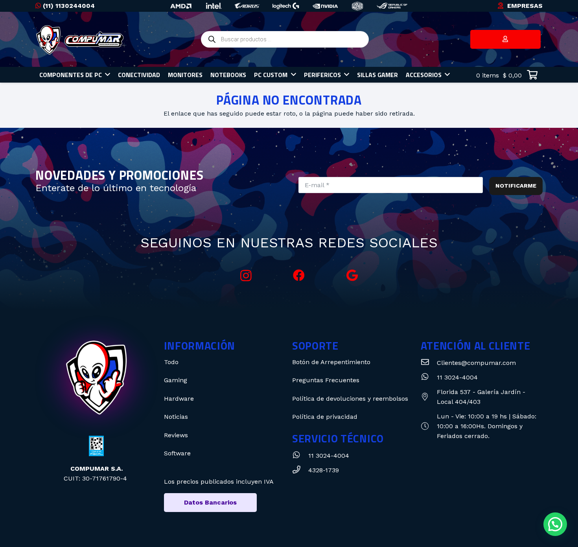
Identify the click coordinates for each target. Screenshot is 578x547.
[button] (555, 524)
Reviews (176, 435)
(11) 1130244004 (69, 5)
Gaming (175, 380)
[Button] (505, 39)
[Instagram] (246, 275)
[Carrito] (532, 74)
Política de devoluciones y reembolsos (350, 398)
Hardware (179, 398)
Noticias (176, 416)
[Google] (352, 275)
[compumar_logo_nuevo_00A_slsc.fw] (80, 39)
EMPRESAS (525, 5)
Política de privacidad (324, 416)
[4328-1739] (300, 470)
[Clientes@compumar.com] (429, 363)
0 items (498, 75)
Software (177, 453)
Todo (171, 362)
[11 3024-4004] (300, 455)
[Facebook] (299, 275)
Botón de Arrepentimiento (331, 362)
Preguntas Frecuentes (325, 380)
